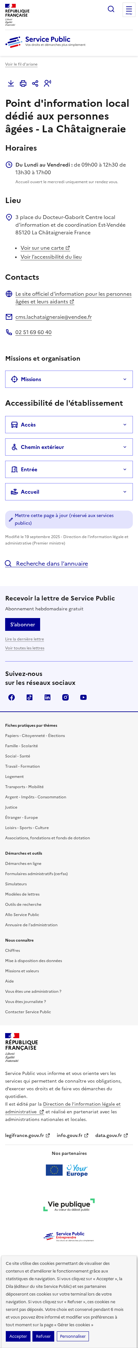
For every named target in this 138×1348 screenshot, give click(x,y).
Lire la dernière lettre (24, 639)
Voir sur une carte (42, 248)
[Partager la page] (35, 83)
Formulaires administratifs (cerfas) (36, 874)
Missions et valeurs (22, 971)
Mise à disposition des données (33, 961)
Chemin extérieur (42, 447)
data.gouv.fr (108, 1135)
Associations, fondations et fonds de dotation (47, 838)
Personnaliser (73, 1336)
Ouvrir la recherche (111, 9)
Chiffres (12, 950)
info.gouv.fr (69, 1135)
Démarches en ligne (23, 863)
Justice (11, 807)
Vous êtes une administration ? (33, 991)
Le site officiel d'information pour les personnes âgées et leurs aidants (73, 297)
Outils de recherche (23, 904)
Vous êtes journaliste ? (25, 1002)
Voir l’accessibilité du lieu (51, 257)
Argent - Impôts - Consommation (35, 797)
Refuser (43, 1336)
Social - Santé (17, 756)
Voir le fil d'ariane (21, 64)
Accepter (18, 1336)
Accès (28, 424)
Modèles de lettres (22, 894)
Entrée (29, 469)
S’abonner (22, 624)
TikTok (29, 697)
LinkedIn (47, 697)
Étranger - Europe (21, 817)
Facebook (11, 697)
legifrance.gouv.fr (24, 1135)
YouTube (83, 697)
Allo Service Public (22, 915)
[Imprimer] (23, 83)
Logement (14, 777)
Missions (31, 379)
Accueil (30, 492)
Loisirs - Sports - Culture (27, 828)
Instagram (65, 697)
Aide (9, 981)
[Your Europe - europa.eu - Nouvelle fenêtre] (69, 1170)
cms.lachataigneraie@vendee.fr (53, 317)
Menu (129, 14)
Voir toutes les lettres (24, 648)
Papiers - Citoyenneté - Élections (35, 736)
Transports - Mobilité (24, 787)
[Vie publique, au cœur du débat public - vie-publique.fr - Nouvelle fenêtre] (69, 1206)
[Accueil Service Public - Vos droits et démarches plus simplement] (47, 48)
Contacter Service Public (28, 1012)
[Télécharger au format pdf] (11, 83)
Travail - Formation (22, 766)
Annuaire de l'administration (31, 925)
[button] (47, 83)
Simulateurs (16, 884)
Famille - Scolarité (21, 746)
